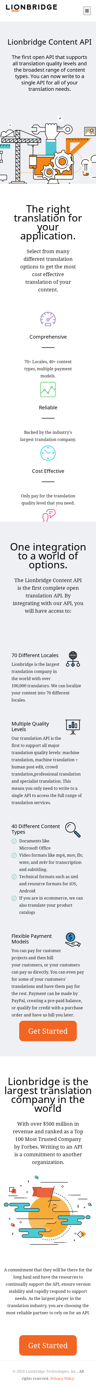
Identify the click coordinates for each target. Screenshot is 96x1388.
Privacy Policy (62, 1378)
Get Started (48, 1031)
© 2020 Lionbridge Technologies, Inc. (45, 1371)
